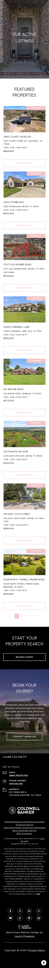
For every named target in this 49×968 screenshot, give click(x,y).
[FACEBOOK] (10, 911)
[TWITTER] (38, 911)
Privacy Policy (36, 950)
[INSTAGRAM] (19, 911)
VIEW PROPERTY (24, 163)
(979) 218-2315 (16, 783)
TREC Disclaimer (24, 833)
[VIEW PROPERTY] (24, 161)
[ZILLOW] (38, 918)
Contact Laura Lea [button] (24, 736)
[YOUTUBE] (10, 918)
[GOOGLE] (29, 918)
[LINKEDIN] (29, 911)
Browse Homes (24, 657)
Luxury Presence (24, 936)
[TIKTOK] (19, 918)
